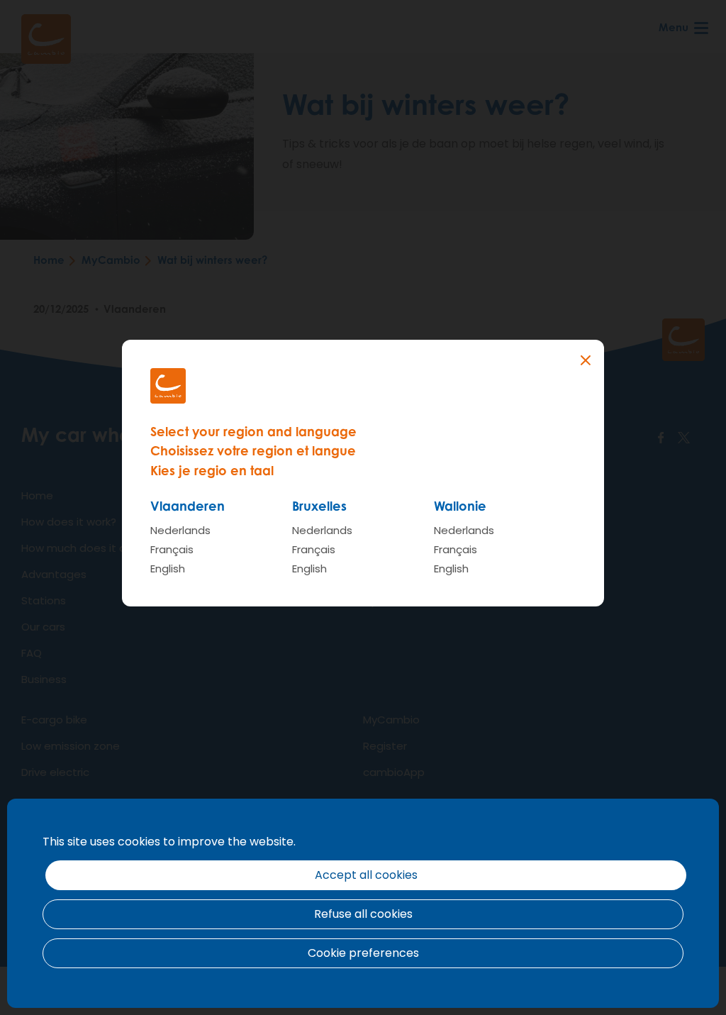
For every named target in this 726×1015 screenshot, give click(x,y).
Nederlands (180, 530)
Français (172, 549)
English (167, 568)
